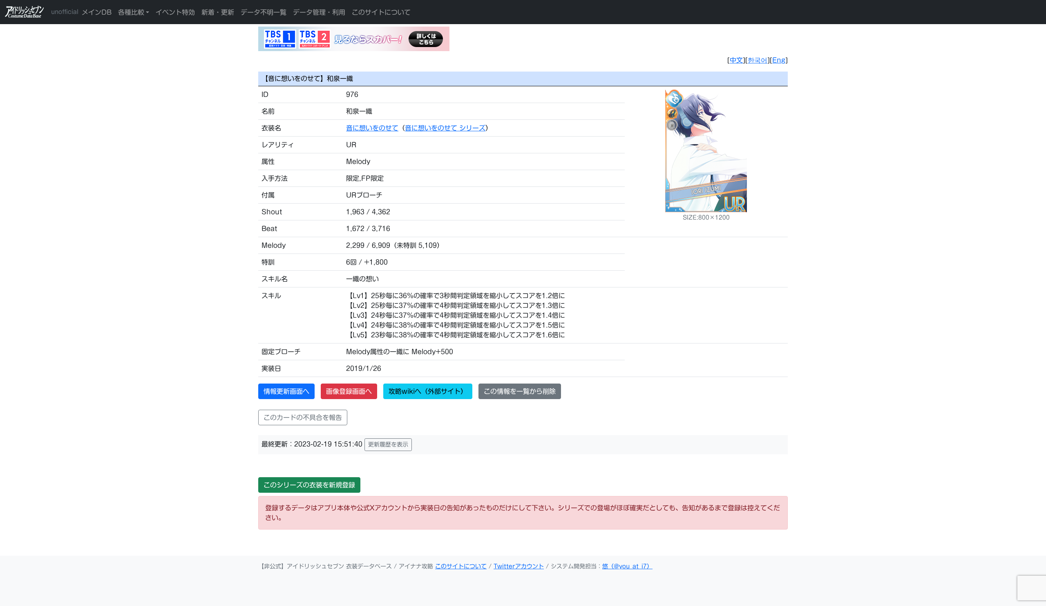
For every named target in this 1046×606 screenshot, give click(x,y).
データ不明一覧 (263, 12)
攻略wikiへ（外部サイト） (428, 391)
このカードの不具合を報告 (303, 417)
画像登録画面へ (349, 391)
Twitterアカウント (519, 566)
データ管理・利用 (319, 12)
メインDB (97, 12)
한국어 (757, 60)
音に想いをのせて (372, 128)
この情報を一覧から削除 (520, 391)
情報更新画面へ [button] (286, 391)
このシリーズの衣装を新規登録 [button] (309, 485)
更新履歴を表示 (388, 444)
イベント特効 (175, 12)
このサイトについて (381, 12)
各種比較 (131, 12)
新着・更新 (217, 12)
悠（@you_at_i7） (627, 566)
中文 (736, 60)
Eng (778, 60)
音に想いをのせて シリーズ (445, 128)
